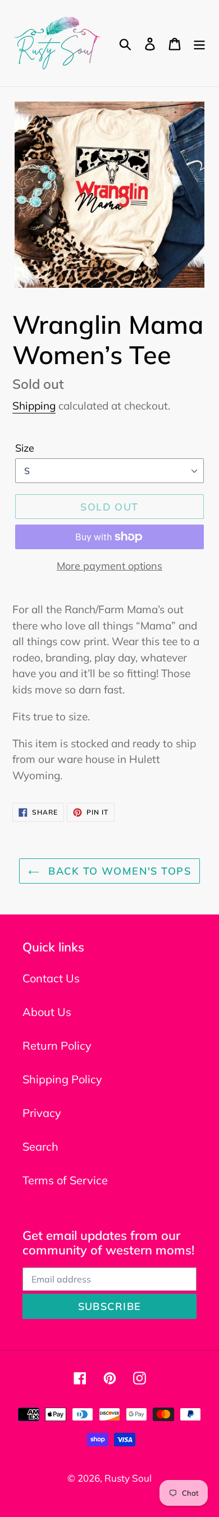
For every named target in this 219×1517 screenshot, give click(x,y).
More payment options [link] (109, 565)
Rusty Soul (128, 1478)
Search (40, 1146)
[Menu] (199, 43)
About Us (46, 1012)
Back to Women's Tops (118, 871)
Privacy (41, 1113)
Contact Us (51, 978)
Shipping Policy (62, 1079)
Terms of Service (65, 1180)
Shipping (34, 405)
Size (24, 448)
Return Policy (57, 1045)
